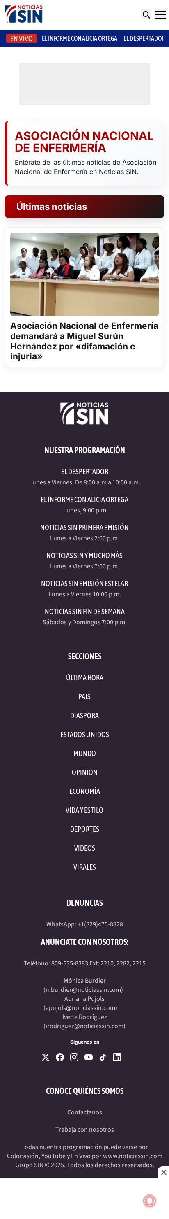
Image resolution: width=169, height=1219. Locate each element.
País (84, 696)
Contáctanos (84, 1112)
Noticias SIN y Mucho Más (84, 555)
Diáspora (84, 715)
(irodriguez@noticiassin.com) (84, 1026)
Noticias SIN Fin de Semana (85, 611)
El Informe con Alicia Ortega (84, 499)
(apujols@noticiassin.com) (80, 1007)
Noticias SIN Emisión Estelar (84, 583)
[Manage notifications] (149, 1200)
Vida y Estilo (84, 810)
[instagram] (74, 1057)
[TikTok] (103, 1057)
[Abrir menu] (160, 14)
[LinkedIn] (117, 1057)
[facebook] (60, 1057)
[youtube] (88, 1057)
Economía (84, 791)
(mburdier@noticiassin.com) (83, 989)
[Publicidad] (84, 1198)
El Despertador (144, 38)
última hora (84, 677)
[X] (45, 1057)
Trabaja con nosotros (84, 1129)
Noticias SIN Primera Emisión (84, 527)
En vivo (21, 38)
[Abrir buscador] (146, 14)
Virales (84, 867)
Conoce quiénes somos (84, 1091)
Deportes (84, 829)
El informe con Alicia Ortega (79, 38)
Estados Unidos (84, 734)
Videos (84, 848)
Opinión (85, 772)
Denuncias (84, 902)
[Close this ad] (163, 1172)
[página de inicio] (23, 14)
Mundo (84, 753)
